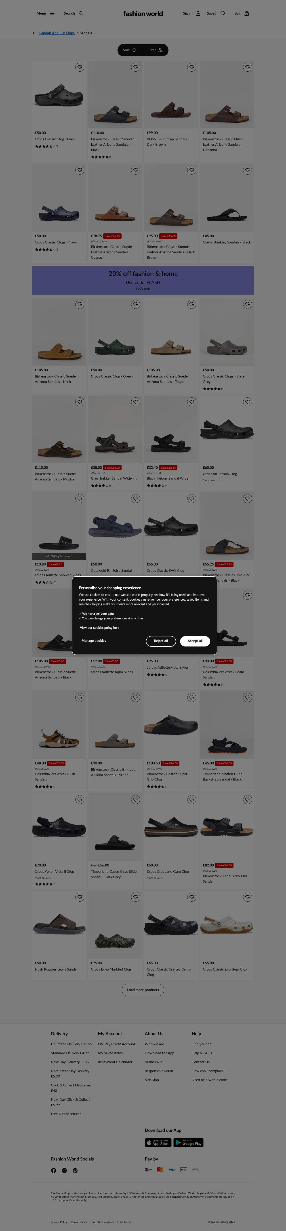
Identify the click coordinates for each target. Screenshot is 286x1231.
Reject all (161, 641)
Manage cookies (94, 640)
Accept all (195, 641)
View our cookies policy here (99, 627)
